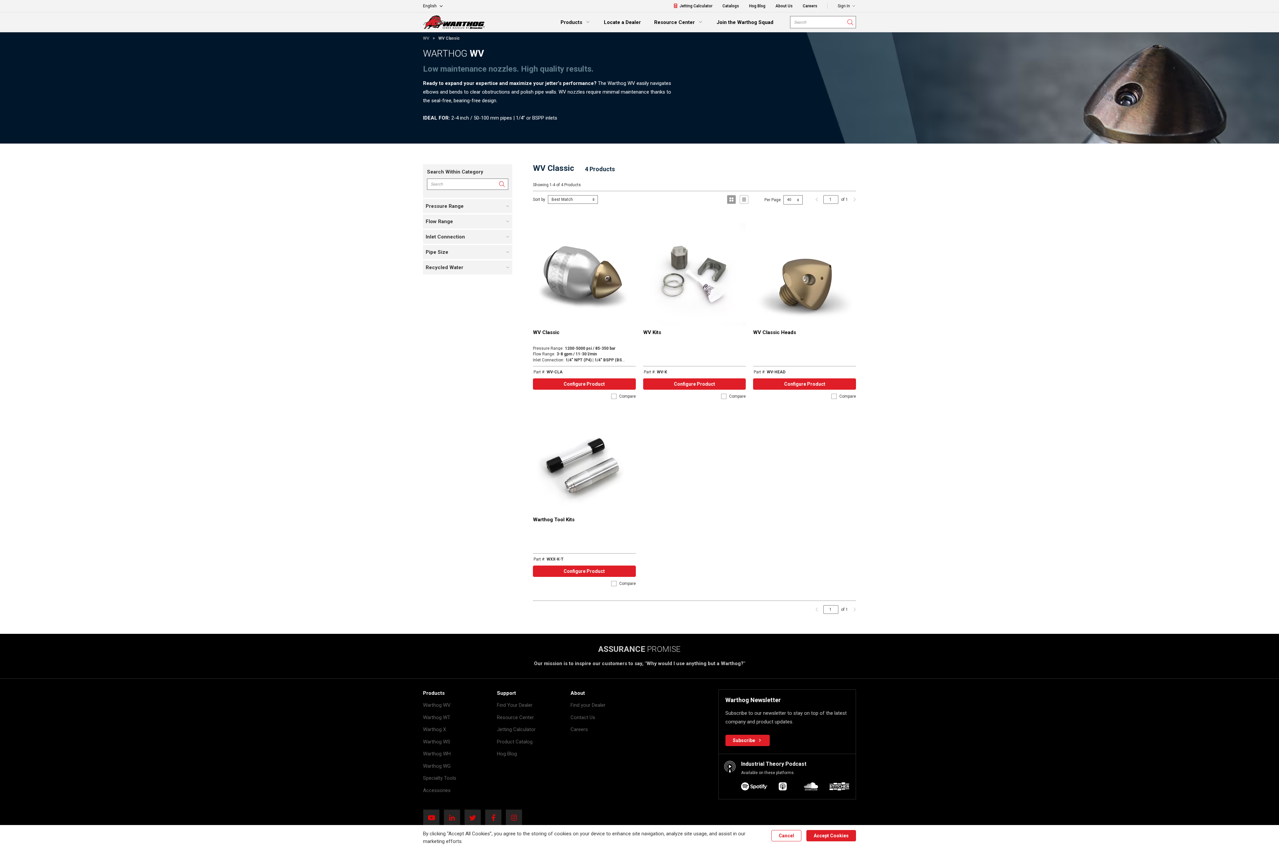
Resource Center (515, 717)
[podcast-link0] (754, 787)
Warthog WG (437, 766)
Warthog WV (437, 705)
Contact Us (583, 717)
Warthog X (434, 729)
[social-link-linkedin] (454, 817)
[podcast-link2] (811, 787)
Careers (579, 729)
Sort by (539, 199)
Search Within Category (455, 172)
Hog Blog (507, 754)
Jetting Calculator (516, 729)
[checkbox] (614, 396)
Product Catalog (515, 742)
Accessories (437, 790)
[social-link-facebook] (495, 817)
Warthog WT (436, 717)
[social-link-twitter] (474, 817)
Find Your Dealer (515, 705)
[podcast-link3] (839, 787)
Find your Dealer (588, 705)
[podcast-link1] (782, 787)
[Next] (853, 199)
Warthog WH (437, 754)
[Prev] (816, 199)
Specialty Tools (439, 778)
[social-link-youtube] (433, 817)
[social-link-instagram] (516, 817)
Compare (627, 396)
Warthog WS (436, 742)
